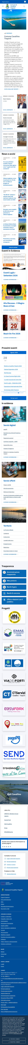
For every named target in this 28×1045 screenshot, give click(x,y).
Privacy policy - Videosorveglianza (9, 1002)
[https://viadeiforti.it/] (14, 678)
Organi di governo (5, 897)
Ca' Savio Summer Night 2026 (12, 376)
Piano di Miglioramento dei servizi (9, 1011)
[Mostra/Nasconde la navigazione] (3, 6)
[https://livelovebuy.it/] (14, 724)
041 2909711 (6, 976)
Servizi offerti (9, 480)
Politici (2, 904)
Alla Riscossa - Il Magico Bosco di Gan (14, 304)
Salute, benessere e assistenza (8, 928)
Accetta (15, 1042)
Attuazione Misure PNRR (7, 998)
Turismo (3, 930)
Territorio (7, 525)
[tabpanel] (14, 374)
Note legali (3, 1005)
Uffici (2, 902)
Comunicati (3, 954)
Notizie (2, 952)
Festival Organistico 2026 (11, 369)
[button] (5, 1)
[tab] (3, 391)
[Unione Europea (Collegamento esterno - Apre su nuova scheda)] (14, 884)
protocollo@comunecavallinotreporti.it (13, 978)
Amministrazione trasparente (8, 995)
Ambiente (3, 939)
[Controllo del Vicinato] (14, 617)
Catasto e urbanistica (6, 916)
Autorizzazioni (4, 921)
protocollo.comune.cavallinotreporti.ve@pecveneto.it (13, 982)
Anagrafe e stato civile (6, 919)
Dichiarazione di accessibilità (8, 1007)
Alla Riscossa (7, 373)
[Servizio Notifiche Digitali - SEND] (14, 755)
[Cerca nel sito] (24, 6)
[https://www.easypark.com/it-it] (14, 709)
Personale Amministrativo (7, 906)
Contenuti (9, 33)
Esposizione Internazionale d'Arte (13, 386)
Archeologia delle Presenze (11, 390)
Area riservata (4, 1009)
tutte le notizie (13, 247)
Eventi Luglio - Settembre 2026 (11, 274)
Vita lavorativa (4, 932)
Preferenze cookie (12, 1032)
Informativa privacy (5, 1000)
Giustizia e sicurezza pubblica (8, 937)
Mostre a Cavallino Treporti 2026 (13, 366)
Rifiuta (15, 1039)
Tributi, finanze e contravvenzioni (9, 941)
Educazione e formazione (7, 923)
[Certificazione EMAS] (14, 632)
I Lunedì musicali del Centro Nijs (12, 380)
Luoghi (2, 964)
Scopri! (14, 799)
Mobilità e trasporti (5, 935)
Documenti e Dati (5, 909)
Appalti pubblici (4, 926)
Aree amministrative (6, 899)
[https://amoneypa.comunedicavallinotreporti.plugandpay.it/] (14, 740)
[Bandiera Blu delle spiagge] (14, 663)
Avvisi (2, 956)
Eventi (2, 966)
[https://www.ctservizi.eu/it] (14, 694)
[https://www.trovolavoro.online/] (14, 770)
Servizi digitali (10, 425)
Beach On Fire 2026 (12, 333)
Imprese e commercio (6, 944)
